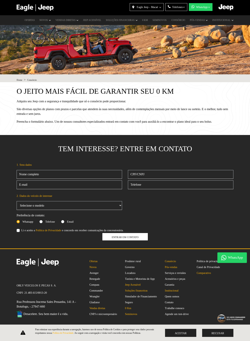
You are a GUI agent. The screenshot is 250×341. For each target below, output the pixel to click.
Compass (94, 284)
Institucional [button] (221, 20)
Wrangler (94, 296)
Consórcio (178, 20)
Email (70, 221)
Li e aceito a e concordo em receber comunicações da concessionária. (72, 230)
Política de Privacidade (48, 230)
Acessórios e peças (175, 278)
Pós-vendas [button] (197, 20)
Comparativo (204, 273)
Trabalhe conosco (174, 308)
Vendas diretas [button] (65, 20)
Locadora (130, 273)
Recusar (218, 333)
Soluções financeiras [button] (120, 20)
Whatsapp (27, 221)
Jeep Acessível (92, 20)
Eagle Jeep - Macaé (147, 7)
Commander (96, 290)
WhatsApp (202, 7)
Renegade (94, 278)
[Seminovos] (24, 275)
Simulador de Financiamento (141, 296)
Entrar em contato (125, 237)
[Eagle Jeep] (35, 7)
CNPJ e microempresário (103, 314)
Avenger (94, 273)
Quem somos (172, 296)
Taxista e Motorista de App (140, 278)
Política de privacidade (209, 261)
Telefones (177, 7)
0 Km (145, 20)
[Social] (18, 275)
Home (19, 80)
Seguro (129, 302)
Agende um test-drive (177, 314)
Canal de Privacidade (208, 267)
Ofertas (30, 20)
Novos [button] (43, 20)
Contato (169, 302)
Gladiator (94, 302)
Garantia (169, 284)
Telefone (50, 221)
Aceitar (181, 333)
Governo (130, 267)
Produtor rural (133, 261)
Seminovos (160, 20)
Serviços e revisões (175, 273)
